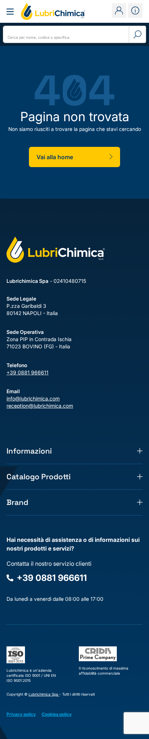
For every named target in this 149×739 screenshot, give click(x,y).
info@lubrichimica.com (33, 398)
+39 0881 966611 (27, 372)
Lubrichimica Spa (44, 694)
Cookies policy (57, 714)
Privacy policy (21, 714)
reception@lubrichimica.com (40, 406)
